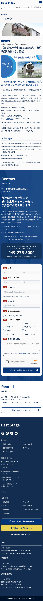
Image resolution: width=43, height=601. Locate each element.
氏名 (7, 268)
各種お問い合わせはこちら (23, 535)
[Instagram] (2, 433)
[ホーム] (10, 426)
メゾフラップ (7, 474)
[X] (11, 433)
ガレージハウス (7, 486)
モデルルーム (27, 448)
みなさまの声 (27, 444)
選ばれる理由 (7, 444)
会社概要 (6, 502)
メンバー (6, 506)
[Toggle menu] (40, 2)
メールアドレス (11, 287)
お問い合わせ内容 (12, 339)
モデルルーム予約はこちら (22, 528)
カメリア (5, 468)
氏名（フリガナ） (12, 277)
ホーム (3, 7)
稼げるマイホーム (8, 480)
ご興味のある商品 (12, 320)
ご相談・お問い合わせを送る (21, 370)
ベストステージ (7, 464)
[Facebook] (7, 433)
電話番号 (9, 301)
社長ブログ (6, 513)
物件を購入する (8, 448)
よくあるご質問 (8, 452)
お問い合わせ (27, 506)
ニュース (10, 7)
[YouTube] (16, 433)
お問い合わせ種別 (12, 311)
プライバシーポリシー (30, 510)
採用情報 (6, 510)
